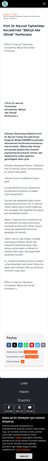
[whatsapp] (26, 345)
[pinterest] (31, 345)
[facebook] (9, 345)
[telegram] (37, 345)
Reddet (18, 437)
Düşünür (24, 400)
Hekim (14, 14)
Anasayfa (6, 14)
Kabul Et (24, 456)
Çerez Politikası (23, 449)
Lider (24, 383)
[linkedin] (20, 345)
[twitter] (14, 345)
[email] (43, 345)
